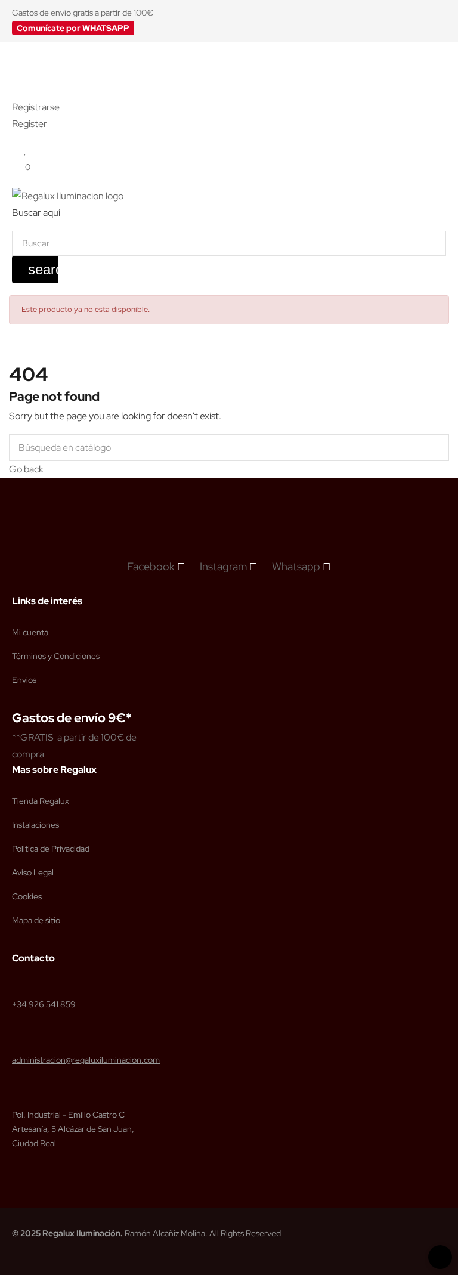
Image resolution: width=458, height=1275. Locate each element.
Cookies (27, 896)
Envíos (24, 679)
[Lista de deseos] (25, 150)
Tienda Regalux (40, 801)
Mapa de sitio (36, 920)
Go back (26, 469)
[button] (73, 28)
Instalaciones (35, 824)
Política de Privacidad (50, 848)
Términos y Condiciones (56, 656)
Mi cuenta (30, 632)
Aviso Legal (33, 872)
